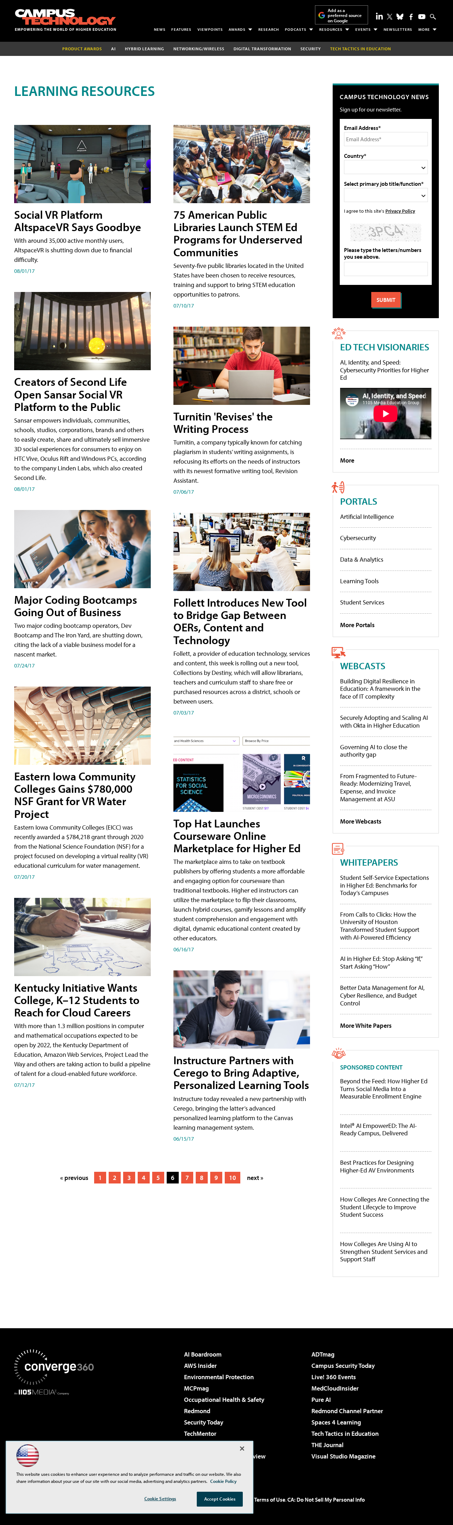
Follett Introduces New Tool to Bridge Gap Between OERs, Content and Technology (240, 621)
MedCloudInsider (335, 1388)
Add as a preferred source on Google (345, 15)
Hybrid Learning (144, 48)
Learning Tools (359, 581)
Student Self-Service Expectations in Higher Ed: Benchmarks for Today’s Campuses (384, 885)
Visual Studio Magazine (343, 1456)
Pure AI (321, 1399)
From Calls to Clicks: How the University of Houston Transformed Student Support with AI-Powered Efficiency (379, 925)
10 (232, 1178)
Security (310, 48)
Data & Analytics (361, 559)
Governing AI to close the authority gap (373, 751)
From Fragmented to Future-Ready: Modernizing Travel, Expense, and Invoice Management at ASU (378, 787)
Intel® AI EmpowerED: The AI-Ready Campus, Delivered (378, 1129)
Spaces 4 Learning (336, 1422)
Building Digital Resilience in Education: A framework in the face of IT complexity (380, 688)
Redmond (197, 1411)
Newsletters (398, 29)
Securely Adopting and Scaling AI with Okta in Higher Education (384, 721)
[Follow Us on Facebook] (411, 16)
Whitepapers (369, 862)
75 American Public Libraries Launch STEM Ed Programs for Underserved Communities (238, 233)
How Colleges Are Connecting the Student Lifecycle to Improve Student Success (384, 1207)
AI (113, 48)
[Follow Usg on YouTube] (421, 16)
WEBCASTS (362, 665)
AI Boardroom (203, 1354)
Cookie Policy (223, 1481)
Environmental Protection (219, 1377)
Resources (331, 29)
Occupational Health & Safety (224, 1399)
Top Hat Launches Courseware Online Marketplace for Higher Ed (237, 835)
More (424, 29)
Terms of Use (269, 1499)
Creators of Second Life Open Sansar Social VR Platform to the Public (70, 393)
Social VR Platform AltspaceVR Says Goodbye (77, 220)
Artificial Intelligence (367, 516)
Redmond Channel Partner (347, 1411)
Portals (358, 501)
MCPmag (196, 1388)
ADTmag (322, 1354)
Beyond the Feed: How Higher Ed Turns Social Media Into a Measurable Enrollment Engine (384, 1088)
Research (268, 29)
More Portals (357, 625)
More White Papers (366, 1025)
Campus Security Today (343, 1365)
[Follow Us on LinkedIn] (379, 15)
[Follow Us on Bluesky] (399, 16)
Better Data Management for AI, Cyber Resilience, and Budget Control (382, 995)
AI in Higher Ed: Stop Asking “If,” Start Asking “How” (381, 962)
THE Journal (327, 1445)
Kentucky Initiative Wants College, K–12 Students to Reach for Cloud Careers (76, 999)
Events (363, 29)
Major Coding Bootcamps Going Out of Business (75, 605)
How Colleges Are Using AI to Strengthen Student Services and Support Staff (384, 1251)
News (160, 29)
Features (181, 29)
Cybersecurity (358, 538)
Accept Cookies (220, 1499)
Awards (237, 29)
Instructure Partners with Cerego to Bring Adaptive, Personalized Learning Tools (241, 1072)
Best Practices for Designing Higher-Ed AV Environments (377, 1166)
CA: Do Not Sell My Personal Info (326, 1499)
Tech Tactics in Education (345, 1433)
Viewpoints (210, 29)
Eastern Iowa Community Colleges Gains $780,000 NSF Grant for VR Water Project (75, 795)
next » (255, 1178)
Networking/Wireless (198, 48)
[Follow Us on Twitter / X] (389, 16)
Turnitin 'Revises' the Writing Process (223, 422)
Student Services (362, 602)
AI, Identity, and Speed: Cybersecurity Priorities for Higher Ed (384, 370)
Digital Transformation (262, 48)
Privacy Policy (400, 210)
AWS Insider (200, 1365)
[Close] (242, 1448)
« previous (74, 1178)
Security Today (203, 1422)
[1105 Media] (56, 1431)
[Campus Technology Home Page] (65, 20)
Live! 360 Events (333, 1377)
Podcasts (295, 29)
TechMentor (200, 1433)
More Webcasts (361, 821)
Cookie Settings (160, 1498)
